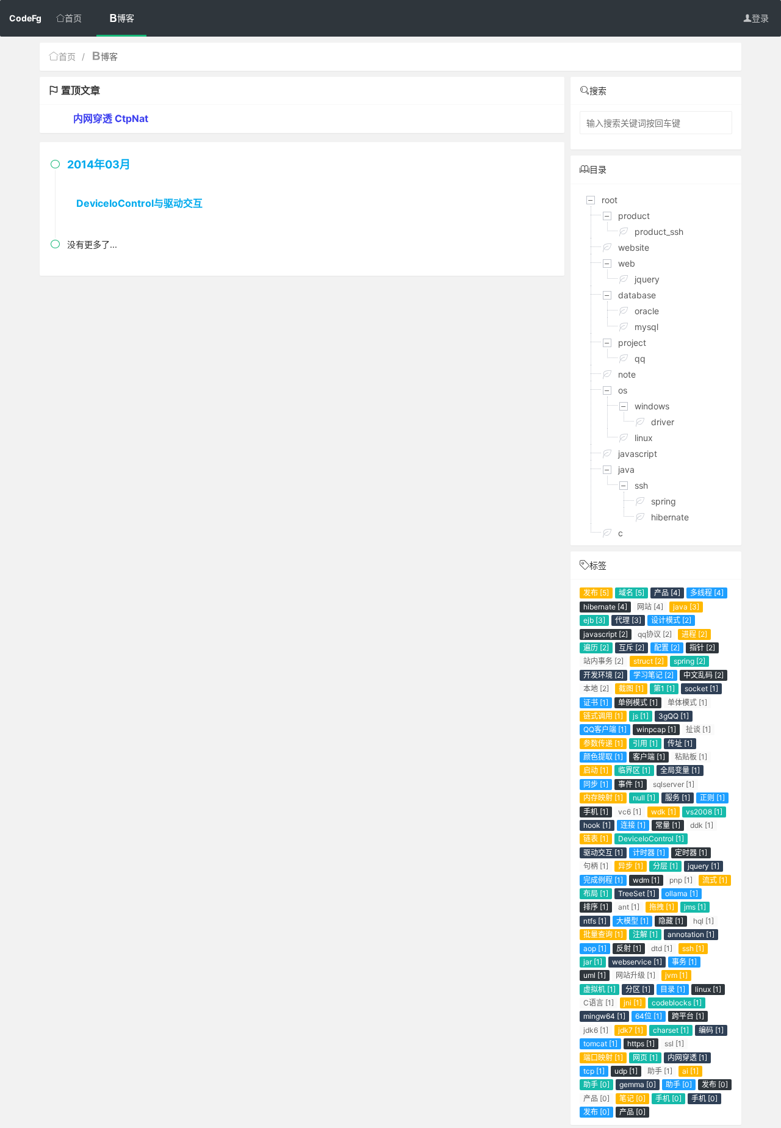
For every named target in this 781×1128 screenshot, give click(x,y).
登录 (760, 18)
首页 (73, 18)
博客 (125, 18)
